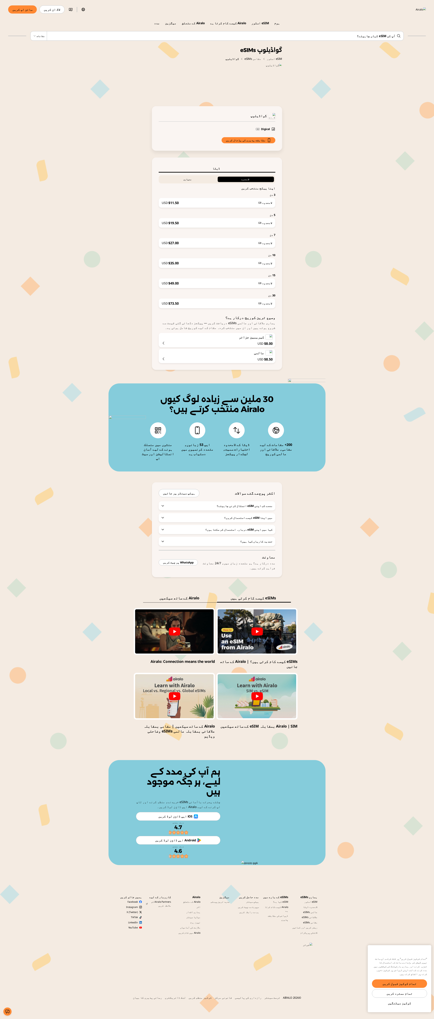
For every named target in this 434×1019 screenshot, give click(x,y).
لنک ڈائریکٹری (175, 998)
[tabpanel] (217, 240)
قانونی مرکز (223, 998)
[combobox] (217, 36)
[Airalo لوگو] (416, 9)
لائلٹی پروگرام (308, 932)
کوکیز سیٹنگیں (399, 1003)
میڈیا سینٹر (193, 917)
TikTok (134, 917)
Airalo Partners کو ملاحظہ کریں (161, 903)
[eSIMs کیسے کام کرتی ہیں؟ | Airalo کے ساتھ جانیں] (257, 631)
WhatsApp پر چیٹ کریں (178, 562)
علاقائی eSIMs (309, 917)
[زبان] (83, 9)
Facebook (132, 901)
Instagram (132, 907)
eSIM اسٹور (260, 23)
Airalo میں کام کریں (189, 932)
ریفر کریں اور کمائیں (304, 927)
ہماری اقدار (193, 912)
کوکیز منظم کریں (200, 998)
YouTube (133, 927)
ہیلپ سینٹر (252, 901)
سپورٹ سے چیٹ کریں (248, 907)
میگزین (170, 23)
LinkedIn (133, 922)
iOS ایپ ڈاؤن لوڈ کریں (175, 816)
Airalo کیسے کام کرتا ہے (228, 23)
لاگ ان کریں (52, 9)
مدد (157, 23)
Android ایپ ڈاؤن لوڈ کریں (175, 840)
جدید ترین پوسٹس (220, 901)
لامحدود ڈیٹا (310, 907)
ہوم (277, 23)
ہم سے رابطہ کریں (249, 912)
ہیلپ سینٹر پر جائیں (179, 493)
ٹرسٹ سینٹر (272, 998)
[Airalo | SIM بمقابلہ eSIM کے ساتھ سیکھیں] (257, 696)
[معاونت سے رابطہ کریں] (7, 1011)
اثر (198, 907)
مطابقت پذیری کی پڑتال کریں (246, 140)
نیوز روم (195, 922)
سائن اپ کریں (22, 9)
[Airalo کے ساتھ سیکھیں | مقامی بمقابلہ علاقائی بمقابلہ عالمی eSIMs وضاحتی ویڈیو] (174, 696)
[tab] (217, 168)
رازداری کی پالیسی (248, 998)
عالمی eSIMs (310, 912)
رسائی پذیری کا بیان (147, 998)
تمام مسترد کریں (399, 993)
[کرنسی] (71, 9)
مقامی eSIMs (252, 59)
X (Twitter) (132, 912)
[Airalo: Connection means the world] (174, 631)
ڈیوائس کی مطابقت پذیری (278, 917)
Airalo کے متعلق (193, 23)
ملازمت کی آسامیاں (190, 927)
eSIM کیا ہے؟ (280, 901)
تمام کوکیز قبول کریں (399, 984)
